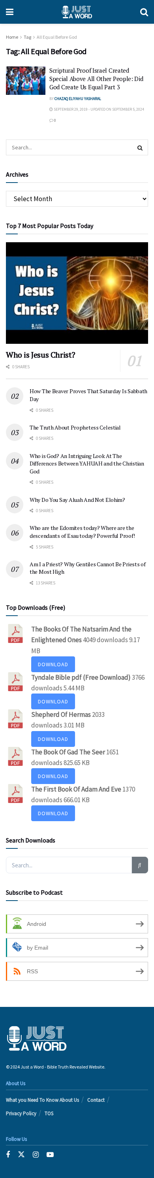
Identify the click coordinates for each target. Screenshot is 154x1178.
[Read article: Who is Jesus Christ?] (77, 293)
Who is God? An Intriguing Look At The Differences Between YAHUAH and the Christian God (87, 463)
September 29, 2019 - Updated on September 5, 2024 (98, 109)
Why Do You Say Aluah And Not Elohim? (77, 499)
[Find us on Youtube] (50, 1155)
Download (53, 664)
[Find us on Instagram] (36, 1155)
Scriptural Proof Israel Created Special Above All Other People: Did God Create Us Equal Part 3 (96, 78)
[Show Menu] (9, 12)
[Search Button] (144, 12)
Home (12, 37)
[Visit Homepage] (77, 12)
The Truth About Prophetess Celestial (75, 427)
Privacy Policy (21, 1113)
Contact (96, 1100)
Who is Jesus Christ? (40, 354)
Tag (27, 37)
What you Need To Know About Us (42, 1100)
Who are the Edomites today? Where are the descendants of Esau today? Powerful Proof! (82, 531)
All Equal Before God (57, 37)
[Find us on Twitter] (21, 1155)
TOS (49, 1113)
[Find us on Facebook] (8, 1155)
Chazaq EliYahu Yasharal (77, 98)
